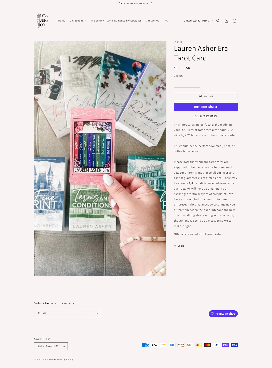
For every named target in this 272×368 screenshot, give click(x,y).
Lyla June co (48, 359)
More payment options (205, 115)
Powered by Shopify (63, 359)
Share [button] (181, 245)
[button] (78, 20)
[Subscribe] (97, 313)
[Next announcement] (236, 3)
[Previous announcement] (35, 3)
